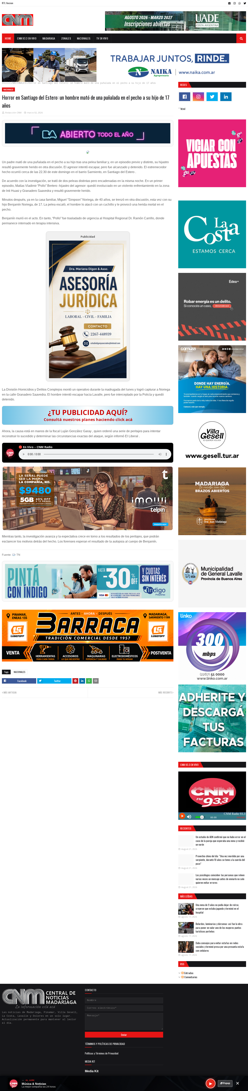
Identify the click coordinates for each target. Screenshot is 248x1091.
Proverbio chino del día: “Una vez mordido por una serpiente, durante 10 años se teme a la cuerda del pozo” (220, 860)
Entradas (188, 973)
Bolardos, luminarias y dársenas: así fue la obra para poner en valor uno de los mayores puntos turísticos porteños (219, 927)
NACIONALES (19, 83)
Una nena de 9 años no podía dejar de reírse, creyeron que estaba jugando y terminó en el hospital (217, 908)
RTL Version (7, 3)
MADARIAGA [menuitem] (48, 38)
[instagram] (234, 3)
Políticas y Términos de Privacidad (101, 1053)
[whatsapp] (240, 3)
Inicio (6, 83)
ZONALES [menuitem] (66, 38)
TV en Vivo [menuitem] (102, 38)
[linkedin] (226, 96)
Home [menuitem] (8, 38)
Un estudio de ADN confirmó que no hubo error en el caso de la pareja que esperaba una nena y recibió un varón (221, 840)
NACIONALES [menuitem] (83, 38)
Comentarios (190, 977)
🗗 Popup (225, 1083)
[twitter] (244, 3)
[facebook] (229, 3)
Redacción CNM (13, 112)
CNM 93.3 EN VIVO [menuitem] (26, 38)
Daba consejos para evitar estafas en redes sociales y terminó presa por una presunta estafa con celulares (220, 946)
